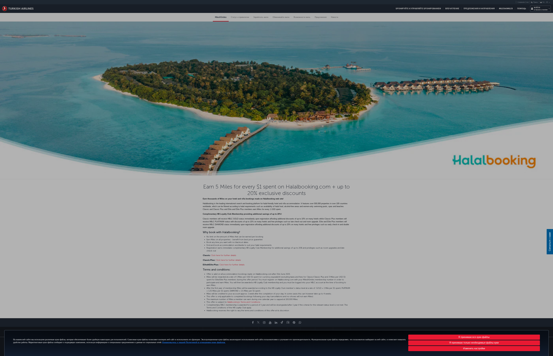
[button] (474, 348)
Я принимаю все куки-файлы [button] (474, 337)
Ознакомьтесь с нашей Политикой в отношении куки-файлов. (194, 342)
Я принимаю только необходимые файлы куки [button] (474, 342)
